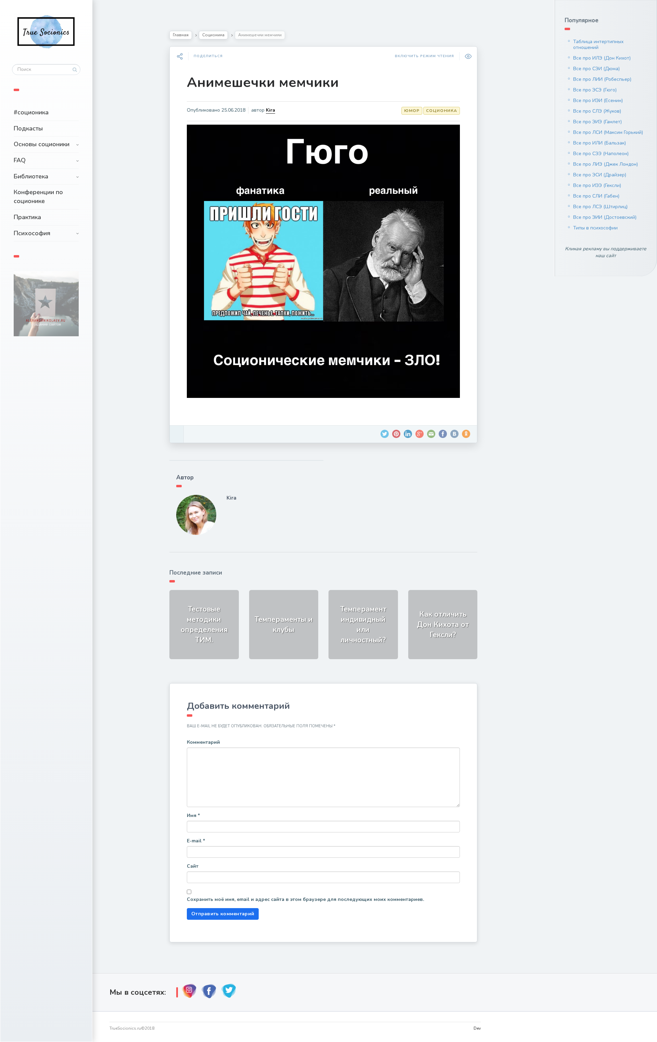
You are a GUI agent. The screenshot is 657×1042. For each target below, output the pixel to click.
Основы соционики (41, 144)
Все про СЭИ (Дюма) (596, 68)
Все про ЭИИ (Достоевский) (604, 217)
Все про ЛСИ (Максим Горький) (608, 132)
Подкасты (28, 128)
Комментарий (203, 742)
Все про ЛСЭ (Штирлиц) (600, 206)
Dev (477, 1028)
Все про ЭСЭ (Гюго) (595, 90)
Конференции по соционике (38, 196)
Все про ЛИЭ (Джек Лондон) (605, 164)
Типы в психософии (595, 228)
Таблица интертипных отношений (598, 44)
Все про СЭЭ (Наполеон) (601, 153)
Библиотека (31, 176)
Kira (270, 110)
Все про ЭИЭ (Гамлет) (597, 121)
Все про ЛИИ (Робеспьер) (602, 79)
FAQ (20, 160)
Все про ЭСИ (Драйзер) (599, 175)
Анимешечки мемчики (263, 82)
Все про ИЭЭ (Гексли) (597, 185)
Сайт (192, 866)
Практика (27, 217)
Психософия (32, 233)
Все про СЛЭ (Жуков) (597, 111)
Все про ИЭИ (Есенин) (598, 100)
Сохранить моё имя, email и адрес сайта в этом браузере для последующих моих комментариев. (305, 899)
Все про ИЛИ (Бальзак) (599, 143)
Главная (181, 35)
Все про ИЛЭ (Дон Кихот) (602, 58)
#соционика (31, 112)
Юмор (412, 110)
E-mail (196, 841)
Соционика (213, 35)
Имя (193, 815)
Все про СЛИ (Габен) (596, 196)
